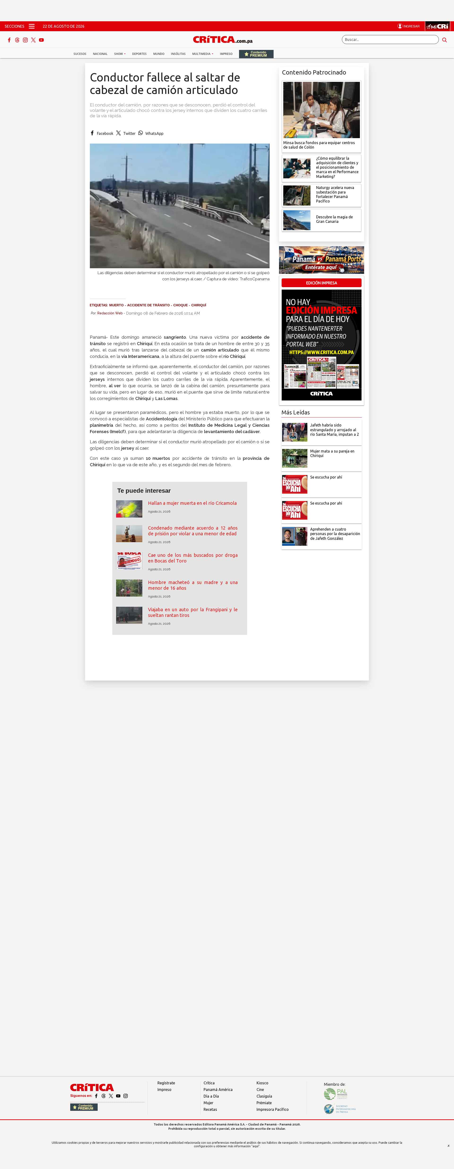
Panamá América (218, 1089)
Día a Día (211, 1096)
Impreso (226, 54)
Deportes (139, 54)
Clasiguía (264, 1096)
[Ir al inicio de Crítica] (225, 39)
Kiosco (262, 1083)
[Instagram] (26, 39)
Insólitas (178, 54)
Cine (260, 1089)
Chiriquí (198, 305)
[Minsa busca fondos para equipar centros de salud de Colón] (321, 109)
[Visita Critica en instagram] (125, 1096)
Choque (180, 305)
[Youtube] (41, 39)
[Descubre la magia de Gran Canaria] (296, 220)
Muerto (116, 305)
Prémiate (264, 1103)
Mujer (208, 1103)
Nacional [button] (100, 54)
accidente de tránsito (148, 305)
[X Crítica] (34, 39)
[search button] (444, 39)
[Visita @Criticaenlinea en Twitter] (103, 1096)
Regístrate (166, 1083)
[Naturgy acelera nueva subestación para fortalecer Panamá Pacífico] (296, 195)
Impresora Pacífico (273, 1109)
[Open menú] (31, 26)
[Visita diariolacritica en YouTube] (118, 1096)
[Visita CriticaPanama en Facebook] (96, 1096)
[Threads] (18, 39)
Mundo (158, 54)
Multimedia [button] (201, 54)
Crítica (209, 1083)
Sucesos (80, 54)
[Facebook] (10, 39)
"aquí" (255, 1146)
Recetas (210, 1109)
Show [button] (118, 54)
